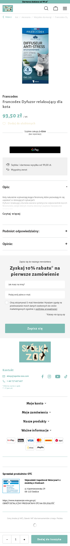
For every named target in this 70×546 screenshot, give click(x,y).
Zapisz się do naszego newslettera (35, 261)
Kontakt (8, 370)
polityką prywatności (46, 308)
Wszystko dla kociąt (42, 17)
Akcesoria (26, 17)
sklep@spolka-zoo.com (18, 376)
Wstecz (8, 17)
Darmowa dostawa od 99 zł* (35, 1)
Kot (16, 17)
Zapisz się (35, 328)
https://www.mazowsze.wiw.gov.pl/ (19, 500)
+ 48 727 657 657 (15, 381)
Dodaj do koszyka (49, 539)
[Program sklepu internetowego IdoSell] (35, 525)
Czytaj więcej (12, 213)
